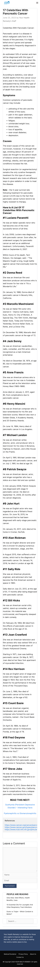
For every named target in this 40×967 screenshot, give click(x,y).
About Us (33, 954)
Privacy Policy (23, 954)
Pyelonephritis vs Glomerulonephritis (20, 813)
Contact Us (20, 957)
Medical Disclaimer (10, 954)
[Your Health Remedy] (6, 3)
